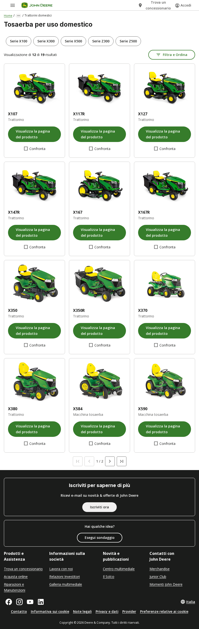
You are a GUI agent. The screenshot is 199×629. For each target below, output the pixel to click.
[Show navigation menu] (12, 5)
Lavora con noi (61, 568)
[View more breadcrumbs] (18, 16)
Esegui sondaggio (100, 537)
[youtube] (30, 602)
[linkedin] (41, 602)
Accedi (186, 5)
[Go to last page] (121, 461)
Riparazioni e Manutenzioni (14, 587)
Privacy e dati (107, 611)
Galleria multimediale (65, 584)
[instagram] (19, 602)
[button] (18, 41)
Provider (129, 611)
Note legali (82, 611)
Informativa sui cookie (50, 611)
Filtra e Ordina (175, 54)
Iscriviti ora (99, 507)
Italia (190, 601)
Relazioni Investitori (64, 576)
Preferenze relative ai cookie (164, 611)
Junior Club (157, 576)
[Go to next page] (110, 461)
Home (8, 16)
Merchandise (159, 568)
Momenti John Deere (165, 584)
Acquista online (16, 576)
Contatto (19, 611)
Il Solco (108, 576)
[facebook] (9, 602)
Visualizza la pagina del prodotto (33, 134)
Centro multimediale (119, 568)
